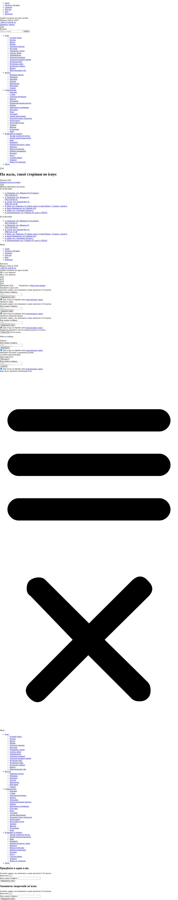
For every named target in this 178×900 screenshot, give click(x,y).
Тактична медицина (18, 97)
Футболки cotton (16, 64)
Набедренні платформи (19, 107)
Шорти (12, 68)
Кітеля (12, 42)
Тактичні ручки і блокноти (21, 118)
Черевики (14, 77)
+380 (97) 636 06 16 (8, 22)
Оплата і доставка (12, 5)
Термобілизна (15, 55)
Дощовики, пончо (17, 51)
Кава (12, 140)
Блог (7, 12)
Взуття (7, 73)
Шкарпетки (14, 83)
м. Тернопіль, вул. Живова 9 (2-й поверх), (22, 193)
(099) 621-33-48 (11, 204)
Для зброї (13, 114)
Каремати (14, 142)
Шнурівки (14, 86)
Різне (12, 131)
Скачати (4, 366)
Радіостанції (15, 121)
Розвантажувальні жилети (20, 103)
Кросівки (13, 79)
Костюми (13, 49)
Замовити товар (7, 311)
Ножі (12, 112)
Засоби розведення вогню (20, 138)
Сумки (12, 94)
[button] (89, 551)
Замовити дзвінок (7, 24)
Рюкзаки (13, 92)
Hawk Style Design (37, 285)
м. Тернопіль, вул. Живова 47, (17, 197)
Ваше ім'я (4, 876)
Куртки (13, 40)
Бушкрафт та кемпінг (13, 134)
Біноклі (13, 99)
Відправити (5, 348)
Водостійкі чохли (17, 123)
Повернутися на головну (10, 182)
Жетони (13, 127)
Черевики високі (16, 75)
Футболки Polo (16, 62)
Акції (7, 3)
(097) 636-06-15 (11, 195)
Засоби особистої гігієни (20, 136)
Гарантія (8, 7)
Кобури (13, 105)
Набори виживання (18, 151)
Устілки (13, 81)
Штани (12, 44)
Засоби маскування (18, 116)
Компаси (13, 147)
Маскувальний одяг (18, 70)
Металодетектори (17, 149)
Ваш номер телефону (9, 878)
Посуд (12, 155)
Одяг (7, 36)
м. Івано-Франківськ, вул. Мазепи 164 (20, 208)
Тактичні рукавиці (17, 57)
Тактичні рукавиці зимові (20, 59)
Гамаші (13, 88)
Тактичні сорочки (17, 46)
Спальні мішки (16, 158)
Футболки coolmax (17, 66)
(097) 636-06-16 (11, 200)
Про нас (8, 9)
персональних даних (34, 300)
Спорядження (10, 90)
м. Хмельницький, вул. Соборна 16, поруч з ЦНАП (26, 213)
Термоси (13, 160)
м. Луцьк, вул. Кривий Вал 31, (17, 202)
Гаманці (13, 125)
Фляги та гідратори (18, 162)
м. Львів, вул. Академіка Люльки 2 (19, 210)
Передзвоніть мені (7, 297)
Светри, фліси (15, 53)
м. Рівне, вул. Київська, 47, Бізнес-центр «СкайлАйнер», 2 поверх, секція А (36, 206)
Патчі (7, 164)
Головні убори (16, 38)
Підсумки (14, 110)
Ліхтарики (14, 101)
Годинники (14, 129)
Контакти (9, 14)
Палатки (13, 153)
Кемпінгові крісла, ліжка (20, 145)
